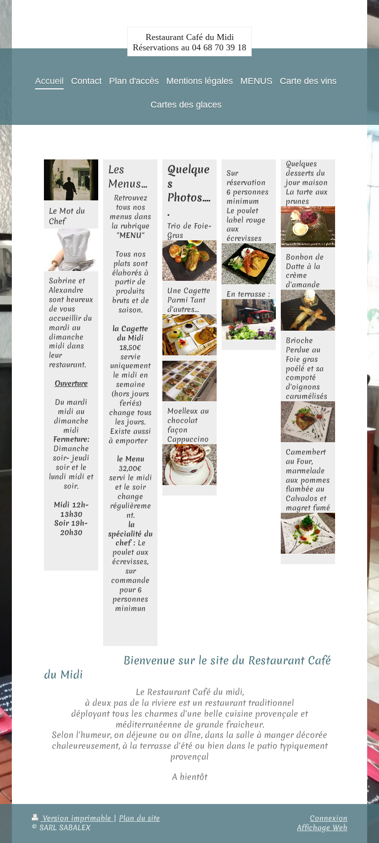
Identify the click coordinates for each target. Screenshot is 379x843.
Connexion (328, 818)
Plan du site (139, 818)
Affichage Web (322, 828)
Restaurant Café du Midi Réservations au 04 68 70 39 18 (189, 42)
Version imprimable (77, 818)
